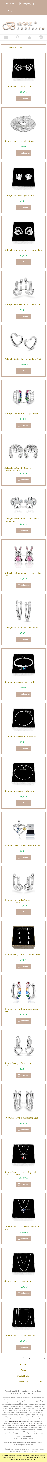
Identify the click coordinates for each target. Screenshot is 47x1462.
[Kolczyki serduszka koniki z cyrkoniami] (23, 233)
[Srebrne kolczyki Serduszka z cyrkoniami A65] (23, 69)
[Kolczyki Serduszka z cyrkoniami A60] (23, 342)
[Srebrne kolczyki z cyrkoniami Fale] (23, 1100)
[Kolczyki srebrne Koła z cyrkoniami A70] (23, 396)
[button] (6, 37)
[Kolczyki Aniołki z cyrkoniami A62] (23, 178)
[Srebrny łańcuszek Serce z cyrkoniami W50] (23, 1209)
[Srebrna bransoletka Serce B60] (23, 665)
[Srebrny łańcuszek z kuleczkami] (23, 1318)
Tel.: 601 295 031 (8, 3)
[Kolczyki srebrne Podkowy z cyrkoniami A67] (23, 451)
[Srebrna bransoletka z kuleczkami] (23, 719)
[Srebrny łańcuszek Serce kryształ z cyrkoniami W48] (23, 1155)
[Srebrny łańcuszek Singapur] (23, 1264)
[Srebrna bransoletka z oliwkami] (23, 774)
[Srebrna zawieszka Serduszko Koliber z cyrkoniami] (23, 828)
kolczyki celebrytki (31, 1425)
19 (40, 1358)
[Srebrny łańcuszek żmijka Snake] (23, 124)
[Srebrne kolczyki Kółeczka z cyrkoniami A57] (23, 883)
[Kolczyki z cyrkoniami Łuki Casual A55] (23, 610)
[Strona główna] (23, 24)
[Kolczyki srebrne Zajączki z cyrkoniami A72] (23, 556)
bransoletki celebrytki (15, 1421)
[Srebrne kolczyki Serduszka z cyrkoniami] (23, 1046)
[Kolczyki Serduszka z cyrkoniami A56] (23, 287)
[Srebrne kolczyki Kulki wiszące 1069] (23, 937)
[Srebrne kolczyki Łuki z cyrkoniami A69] (23, 991)
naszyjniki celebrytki (18, 1419)
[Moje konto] (29, 37)
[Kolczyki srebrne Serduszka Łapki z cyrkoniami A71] (23, 503)
